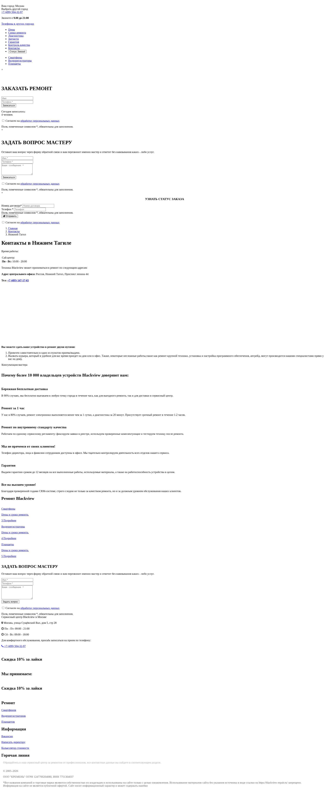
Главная (12, 228)
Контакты (14, 48)
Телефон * (7, 209)
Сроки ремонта (17, 32)
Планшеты (14, 63)
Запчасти (13, 38)
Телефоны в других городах (17, 23)
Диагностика (15, 35)
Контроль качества (19, 45)
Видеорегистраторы (20, 60)
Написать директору (13, 742)
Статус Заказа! (17, 51)
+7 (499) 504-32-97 (12, 12)
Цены (11, 29)
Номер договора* (11, 205)
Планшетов (8, 721)
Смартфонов (8, 710)
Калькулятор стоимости (15, 748)
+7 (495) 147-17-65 (18, 280)
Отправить (11, 216)
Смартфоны (15, 57)
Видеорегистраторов (13, 715)
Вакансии (7, 736)
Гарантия (13, 41)
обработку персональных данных (39, 120)
